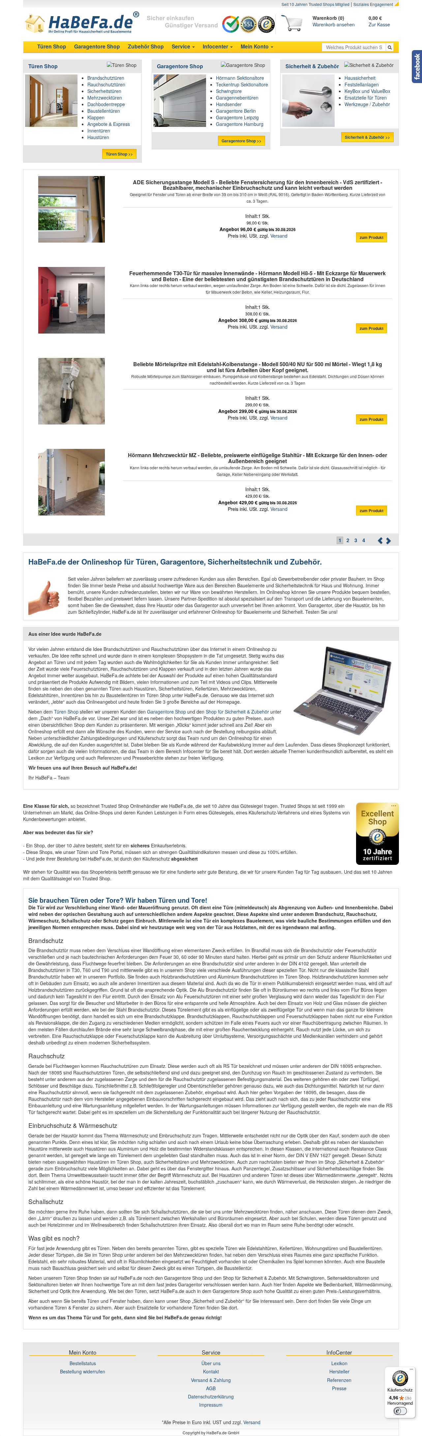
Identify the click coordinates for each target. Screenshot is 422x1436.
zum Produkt (371, 237)
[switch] (400, 1411)
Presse (339, 1388)
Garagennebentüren (237, 97)
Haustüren (98, 137)
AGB (211, 1388)
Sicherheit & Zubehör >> (367, 137)
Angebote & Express (108, 124)
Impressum (211, 1404)
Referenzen (339, 1380)
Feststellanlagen (362, 84)
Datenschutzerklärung (211, 1396)
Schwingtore (229, 91)
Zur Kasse (379, 24)
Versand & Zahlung (211, 1380)
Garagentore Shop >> (241, 141)
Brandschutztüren (105, 77)
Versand (278, 235)
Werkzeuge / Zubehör (367, 104)
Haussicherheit (360, 77)
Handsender (229, 104)
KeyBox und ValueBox (367, 91)
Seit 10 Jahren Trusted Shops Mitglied (315, 4)
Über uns (211, 1363)
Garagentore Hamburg (239, 124)
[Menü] (411, 1371)
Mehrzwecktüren (104, 97)
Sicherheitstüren (104, 91)
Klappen (96, 117)
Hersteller (339, 1371)
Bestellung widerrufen (82, 1371)
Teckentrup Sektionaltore (242, 84)
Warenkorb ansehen (334, 24)
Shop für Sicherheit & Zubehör (237, 711)
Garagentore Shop (180, 66)
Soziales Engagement (373, 4)
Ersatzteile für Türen (366, 97)
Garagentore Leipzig (237, 117)
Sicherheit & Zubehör (312, 66)
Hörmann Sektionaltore (240, 77)
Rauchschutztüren (106, 84)
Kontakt (211, 1371)
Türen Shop (43, 66)
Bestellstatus (83, 1363)
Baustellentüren (103, 110)
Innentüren (98, 130)
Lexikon (339, 1363)
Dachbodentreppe (106, 104)
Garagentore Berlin (236, 110)
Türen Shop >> (119, 154)
